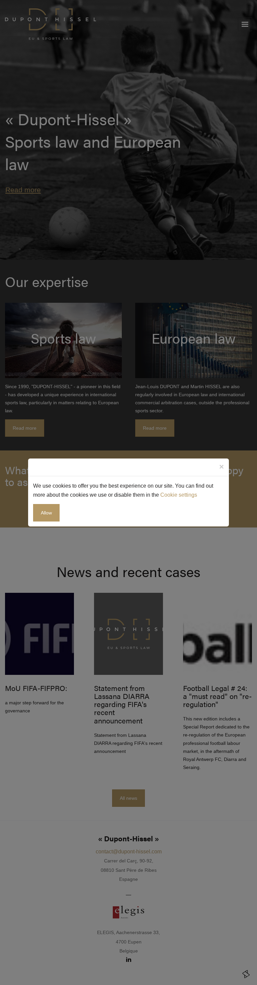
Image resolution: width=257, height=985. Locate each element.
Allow (46, 512)
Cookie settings (178, 495)
